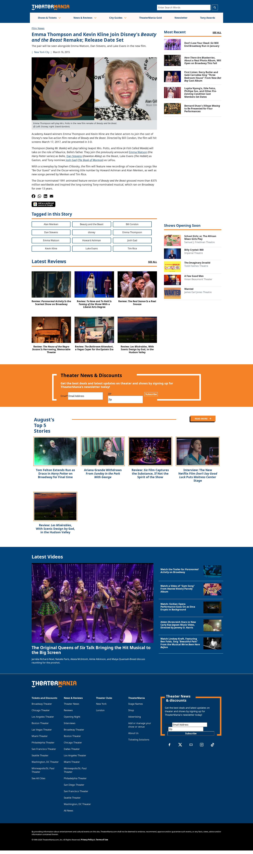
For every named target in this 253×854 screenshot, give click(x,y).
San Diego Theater (74, 784)
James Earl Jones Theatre (198, 292)
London (100, 710)
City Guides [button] (116, 17)
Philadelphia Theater (43, 742)
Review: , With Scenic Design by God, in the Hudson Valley (55, 528)
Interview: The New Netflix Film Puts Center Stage (197, 475)
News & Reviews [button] (83, 17)
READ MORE (201, 418)
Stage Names (135, 703)
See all (217, 32)
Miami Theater (40, 736)
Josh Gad (71, 160)
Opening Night (72, 716)
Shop (131, 710)
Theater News (71, 703)
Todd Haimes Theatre (196, 266)
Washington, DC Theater (45, 762)
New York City (41, 52)
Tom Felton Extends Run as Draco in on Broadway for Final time (55, 473)
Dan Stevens (74, 156)
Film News (38, 28)
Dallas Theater (72, 749)
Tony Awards (207, 17)
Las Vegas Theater (42, 729)
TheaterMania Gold (150, 17)
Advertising (134, 716)
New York (101, 703)
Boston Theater (40, 723)
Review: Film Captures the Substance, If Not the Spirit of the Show (150, 473)
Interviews (69, 723)
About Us (133, 733)
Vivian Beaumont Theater (198, 279)
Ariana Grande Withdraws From (103, 473)
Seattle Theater (40, 755)
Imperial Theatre (193, 253)
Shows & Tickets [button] (47, 17)
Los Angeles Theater (43, 716)
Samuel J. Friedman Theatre (199, 242)
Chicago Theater (41, 710)
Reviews (68, 710)
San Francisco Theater (44, 749)
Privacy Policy (87, 839)
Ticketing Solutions (138, 739)
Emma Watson (138, 152)
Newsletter (181, 17)
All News (68, 810)
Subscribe (151, 394)
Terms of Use (102, 839)
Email (64, 396)
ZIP (109, 394)
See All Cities (38, 778)
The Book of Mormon (90, 160)
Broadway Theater (42, 703)
